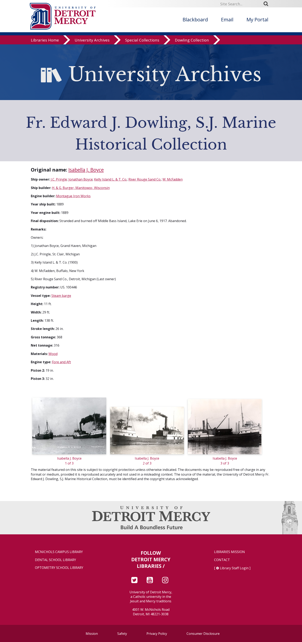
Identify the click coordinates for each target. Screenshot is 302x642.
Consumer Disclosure (203, 633)
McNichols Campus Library (59, 552)
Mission (92, 633)
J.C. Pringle (59, 179)
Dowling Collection (192, 40)
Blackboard (195, 19)
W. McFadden (173, 179)
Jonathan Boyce (80, 179)
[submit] (267, 4)
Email (227, 19)
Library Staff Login (234, 568)
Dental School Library (55, 560)
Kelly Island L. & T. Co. (110, 179)
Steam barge (61, 295)
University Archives (92, 40)
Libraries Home (45, 40)
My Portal (257, 19)
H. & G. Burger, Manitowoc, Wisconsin (81, 188)
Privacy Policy (156, 633)
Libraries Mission (229, 552)
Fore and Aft (61, 362)
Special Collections (142, 40)
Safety (122, 633)
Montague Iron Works (73, 196)
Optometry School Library (59, 568)
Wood (53, 354)
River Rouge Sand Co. (144, 179)
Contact (222, 560)
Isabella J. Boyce (86, 169)
